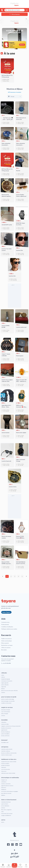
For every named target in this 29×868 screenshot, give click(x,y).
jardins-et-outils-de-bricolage (7, 699)
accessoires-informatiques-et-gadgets (9, 791)
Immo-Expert (6, 612)
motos (2, 675)
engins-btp (3, 686)
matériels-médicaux (5, 751)
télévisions (3, 787)
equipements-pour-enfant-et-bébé (8, 761)
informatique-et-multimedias (10, 777)
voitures (3, 677)
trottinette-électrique (6, 802)
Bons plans (4, 649)
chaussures (3, 771)
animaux (3, 807)
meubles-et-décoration (6, 703)
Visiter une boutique (6, 640)
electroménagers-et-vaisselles (8, 701)
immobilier (4, 720)
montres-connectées (6, 783)
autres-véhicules (5, 684)
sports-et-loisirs (4, 804)
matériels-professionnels (6, 749)
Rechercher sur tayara (6, 645)
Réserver (22, 44)
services (3, 715)
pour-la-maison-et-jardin (8, 697)
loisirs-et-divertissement (8, 799)
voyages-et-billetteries (6, 815)
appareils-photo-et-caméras (7, 785)
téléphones (3, 789)
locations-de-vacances (6, 728)
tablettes (3, 795)
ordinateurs (3, 781)
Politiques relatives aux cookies (9, 629)
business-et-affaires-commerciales (9, 753)
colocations (3, 722)
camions (3, 692)
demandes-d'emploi (5, 709)
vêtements (3, 767)
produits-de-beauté (5, 765)
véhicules (4, 673)
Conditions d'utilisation (7, 626)
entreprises (4, 747)
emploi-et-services (7, 707)
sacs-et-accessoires (5, 769)
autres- (2, 822)
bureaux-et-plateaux (5, 731)
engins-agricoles (4, 682)
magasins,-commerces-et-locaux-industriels (11, 726)
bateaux (3, 688)
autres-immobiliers (5, 733)
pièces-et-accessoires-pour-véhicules (9, 690)
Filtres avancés (5, 643)
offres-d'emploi (4, 713)
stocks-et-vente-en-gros (6, 755)
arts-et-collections (5, 805)
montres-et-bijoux (5, 763)
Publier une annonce (6, 638)
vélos (2, 811)
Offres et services (5, 647)
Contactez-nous (5, 622)
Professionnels (5, 624)
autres (3, 820)
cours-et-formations (5, 711)
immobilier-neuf (4, 742)
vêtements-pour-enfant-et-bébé (8, 773)
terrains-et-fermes (5, 735)
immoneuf (4, 740)
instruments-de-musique (6, 813)
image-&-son (4, 779)
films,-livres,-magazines (6, 809)
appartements (4, 730)
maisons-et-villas (5, 724)
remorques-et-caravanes (6, 681)
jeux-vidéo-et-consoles (6, 793)
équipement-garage (5, 679)
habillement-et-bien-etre (8, 759)
